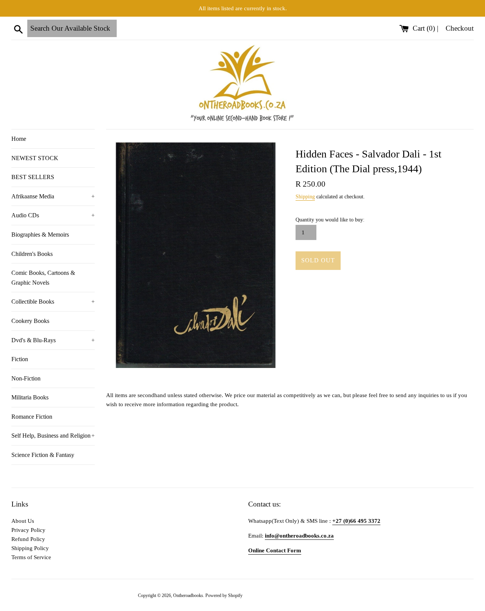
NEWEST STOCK (34, 158)
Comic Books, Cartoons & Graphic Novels (43, 278)
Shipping (305, 197)
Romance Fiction (31, 416)
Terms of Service (31, 557)
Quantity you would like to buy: (330, 220)
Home (18, 139)
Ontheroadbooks (188, 595)
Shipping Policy (30, 548)
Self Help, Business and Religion (53, 435)
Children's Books (32, 254)
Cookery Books (30, 321)
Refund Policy (28, 539)
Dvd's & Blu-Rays (53, 340)
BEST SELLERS (32, 177)
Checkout (460, 28)
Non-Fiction (26, 378)
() (425, 28)
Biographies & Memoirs (40, 234)
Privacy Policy (28, 530)
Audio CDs (53, 215)
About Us (22, 521)
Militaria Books (29, 397)
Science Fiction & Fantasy (42, 455)
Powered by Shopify (223, 595)
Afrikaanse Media (53, 196)
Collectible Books (53, 301)
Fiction (19, 359)
